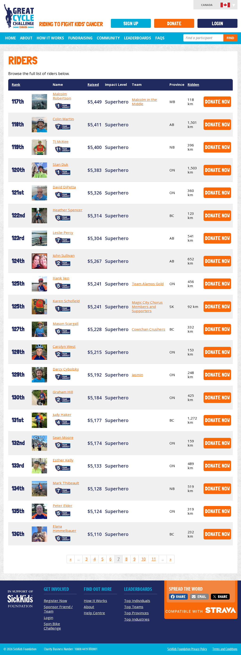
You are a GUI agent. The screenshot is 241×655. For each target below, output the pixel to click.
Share (180, 596)
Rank (16, 84)
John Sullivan (64, 255)
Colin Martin (63, 118)
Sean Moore (63, 437)
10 (143, 559)
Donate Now (217, 101)
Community (108, 38)
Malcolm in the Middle (144, 101)
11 (154, 559)
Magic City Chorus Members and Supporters (147, 306)
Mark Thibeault (66, 483)
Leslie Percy (63, 232)
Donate (174, 23)
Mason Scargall (65, 323)
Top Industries (136, 619)
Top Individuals (137, 600)
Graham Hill (63, 392)
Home (10, 38)
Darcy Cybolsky (66, 369)
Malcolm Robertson (62, 95)
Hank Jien (61, 278)
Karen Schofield (66, 300)
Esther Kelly (63, 460)
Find (230, 38)
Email (201, 596)
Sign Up (130, 23)
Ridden (193, 84)
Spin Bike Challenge (52, 625)
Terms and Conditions (225, 649)
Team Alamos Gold (148, 283)
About (26, 38)
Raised (93, 84)
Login (217, 23)
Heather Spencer (67, 209)
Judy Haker (62, 414)
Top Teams (133, 606)
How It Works (50, 38)
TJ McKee (60, 141)
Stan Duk (60, 164)
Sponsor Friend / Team (58, 609)
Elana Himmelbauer (64, 528)
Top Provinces (136, 612)
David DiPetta (64, 187)
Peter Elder (62, 505)
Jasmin (137, 374)
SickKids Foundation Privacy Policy (187, 649)
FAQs (160, 38)
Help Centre (94, 612)
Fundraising (80, 38)
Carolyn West (64, 346)
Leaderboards (137, 38)
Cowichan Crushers (148, 329)
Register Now (55, 600)
